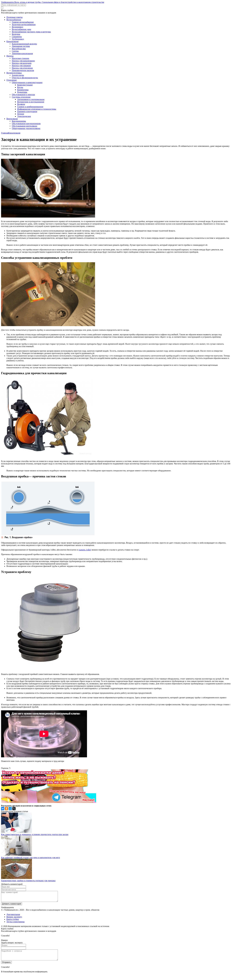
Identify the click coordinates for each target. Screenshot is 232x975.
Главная (4, 133)
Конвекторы (22, 90)
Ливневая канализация (22, 53)
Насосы (9, 56)
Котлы (20, 87)
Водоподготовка (14, 73)
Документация (13, 914)
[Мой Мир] (10, 808)
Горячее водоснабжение (23, 22)
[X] (14, 808)
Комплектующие (25, 85)
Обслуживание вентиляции (24, 126)
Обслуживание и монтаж (23, 94)
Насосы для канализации (23, 61)
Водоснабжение (13, 20)
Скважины (17, 36)
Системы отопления (21, 97)
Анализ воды (18, 75)
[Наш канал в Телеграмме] (48, 802)
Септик (15, 51)
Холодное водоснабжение (24, 24)
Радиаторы (22, 92)
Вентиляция (12, 119)
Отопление (11, 80)
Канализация (12, 41)
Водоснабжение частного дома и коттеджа (31, 32)
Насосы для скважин (21, 65)
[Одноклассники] (6, 808)
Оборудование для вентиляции (26, 128)
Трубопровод (18, 39)
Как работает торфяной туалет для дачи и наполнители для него (30, 857)
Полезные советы (14, 17)
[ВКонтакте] (2, 808)
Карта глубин (12, 919)
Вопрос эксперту (14, 917)
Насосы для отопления (22, 68)
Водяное (21, 104)
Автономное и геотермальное (30, 99)
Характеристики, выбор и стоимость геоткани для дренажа (28, 880)
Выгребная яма (19, 49)
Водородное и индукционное (30, 102)
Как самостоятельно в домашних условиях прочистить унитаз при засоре (34, 834)
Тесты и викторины (15, 922)
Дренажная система (21, 46)
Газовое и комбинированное (30, 106)
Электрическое (24, 116)
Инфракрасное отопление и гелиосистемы (36, 109)
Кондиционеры (19, 121)
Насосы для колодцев (21, 63)
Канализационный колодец (24, 44)
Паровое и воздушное (27, 111)
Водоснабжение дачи (21, 29)
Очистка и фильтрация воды (25, 77)
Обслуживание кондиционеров (26, 123)
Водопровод (17, 27)
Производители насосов (23, 70)
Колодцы (16, 34)
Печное (20, 114)
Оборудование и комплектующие (27, 82)
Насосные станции (20, 58)
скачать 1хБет (85, 550)
